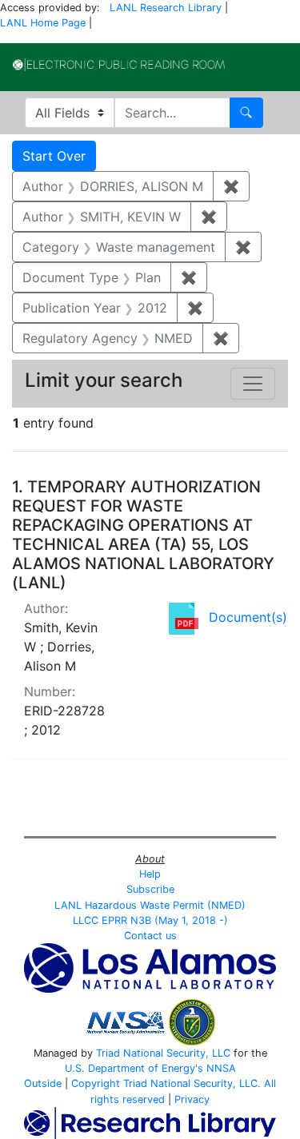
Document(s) (248, 617)
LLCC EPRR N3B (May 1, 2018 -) (150, 920)
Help (150, 874)
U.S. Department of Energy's (134, 1068)
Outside (43, 1083)
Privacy (192, 1099)
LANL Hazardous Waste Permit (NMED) (150, 905)
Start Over (54, 156)
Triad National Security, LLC (163, 1053)
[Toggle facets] (252, 384)
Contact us (150, 936)
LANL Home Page (43, 23)
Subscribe (150, 889)
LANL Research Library (166, 8)
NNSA (221, 1068)
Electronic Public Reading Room (119, 65)
